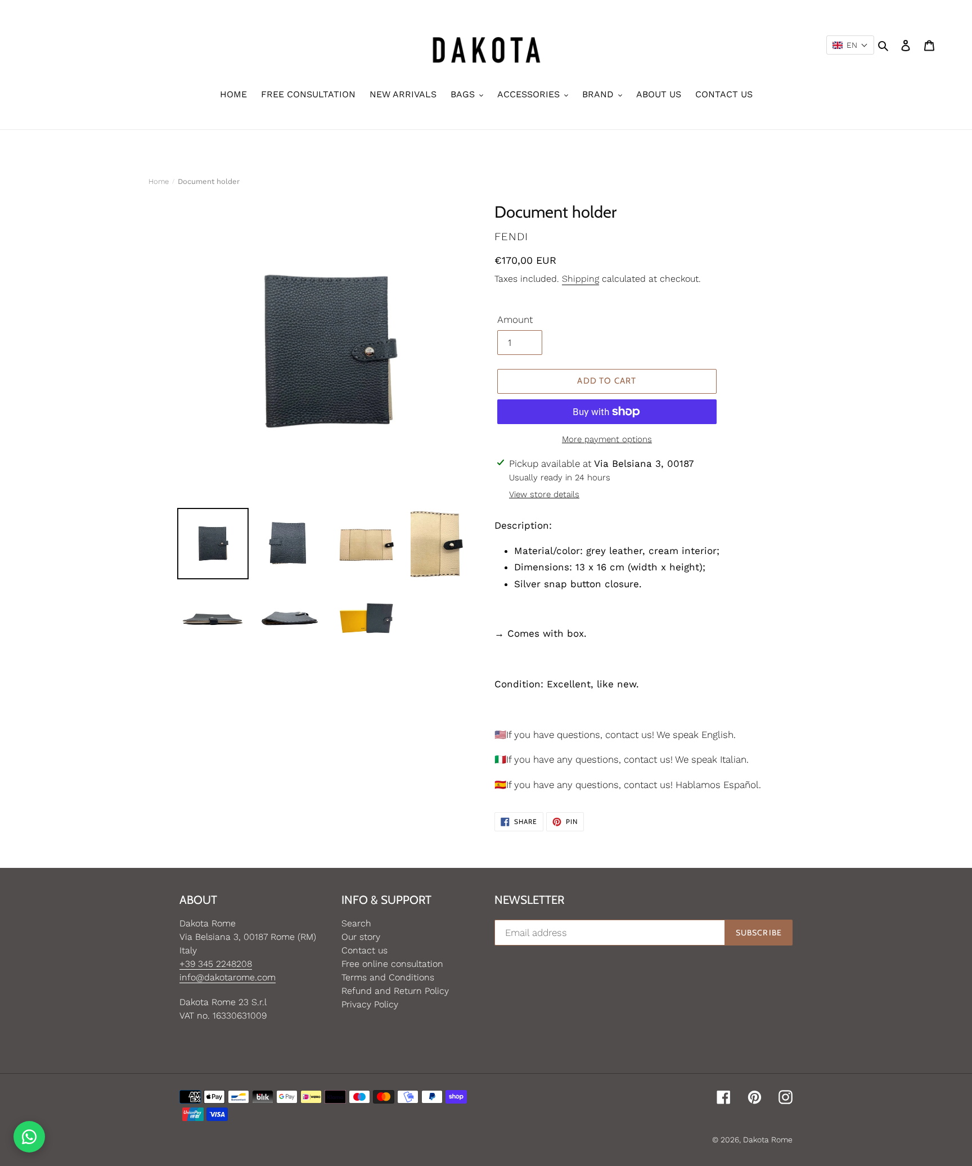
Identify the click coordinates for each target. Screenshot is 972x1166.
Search (356, 923)
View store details (544, 494)
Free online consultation (392, 963)
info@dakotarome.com (227, 977)
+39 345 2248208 (215, 963)
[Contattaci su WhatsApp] (29, 1137)
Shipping (580, 278)
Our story (360, 936)
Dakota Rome (768, 1139)
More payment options (607, 439)
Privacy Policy (369, 1004)
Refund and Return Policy (395, 990)
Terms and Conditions (387, 977)
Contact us (364, 950)
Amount (515, 319)
